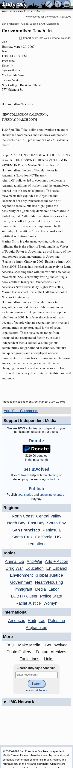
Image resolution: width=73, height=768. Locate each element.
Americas (16, 620)
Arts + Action (56, 561)
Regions (11, 507)
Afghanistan (36, 627)
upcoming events (50, 494)
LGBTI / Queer (24, 596)
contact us (52, 479)
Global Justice (49, 575)
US (58, 537)
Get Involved (56, 645)
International (36, 544)
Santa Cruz (22, 537)
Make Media (29, 645)
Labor (53, 589)
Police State (51, 596)
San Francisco (10, 23)
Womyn (50, 603)
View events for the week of (48, 16)
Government (21, 582)
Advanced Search (36, 690)
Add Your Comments (21, 411)
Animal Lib (14, 561)
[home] (35, 4)
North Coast (23, 516)
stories (25, 494)
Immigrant (23, 589)
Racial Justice (28, 603)
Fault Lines (29, 658)
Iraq (42, 620)
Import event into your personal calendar (47, 38)
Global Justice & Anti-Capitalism (40, 23)
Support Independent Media (29, 420)
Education (34, 568)
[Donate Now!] (36, 449)
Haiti (32, 620)
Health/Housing (49, 582)
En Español (56, 568)
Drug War (14, 568)
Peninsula (52, 530)
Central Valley (48, 516)
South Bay (56, 523)
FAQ (9, 645)
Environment (21, 575)
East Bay (36, 523)
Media (40, 589)
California (43, 537)
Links (48, 658)
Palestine (56, 620)
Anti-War (34, 561)
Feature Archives (51, 652)
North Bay (16, 523)
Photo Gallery (19, 652)
